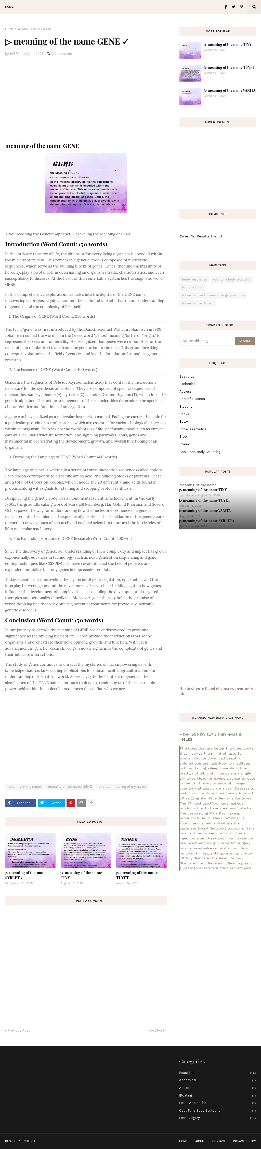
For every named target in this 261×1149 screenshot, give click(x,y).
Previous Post (19, 1030)
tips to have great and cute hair (225, 808)
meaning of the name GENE (70, 787)
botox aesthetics (194, 279)
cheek (184, 444)
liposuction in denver (197, 303)
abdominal (188, 384)
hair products (192, 287)
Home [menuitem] (9, 6)
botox (184, 421)
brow (183, 436)
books (184, 414)
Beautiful (186, 376)
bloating (185, 406)
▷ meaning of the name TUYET (137, 875)
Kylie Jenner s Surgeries (230, 798)
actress (185, 391)
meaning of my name (34, 29)
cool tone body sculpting (231, 279)
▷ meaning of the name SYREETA (26, 875)
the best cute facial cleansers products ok (216, 691)
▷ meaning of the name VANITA (229, 90)
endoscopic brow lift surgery (224, 843)
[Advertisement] (86, 99)
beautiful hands (192, 399)
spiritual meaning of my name (122, 787)
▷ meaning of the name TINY (81, 875)
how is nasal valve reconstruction (210, 848)
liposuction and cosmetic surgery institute (213, 295)
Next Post (156, 1030)
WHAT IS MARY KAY (213, 818)
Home (9, 29)
